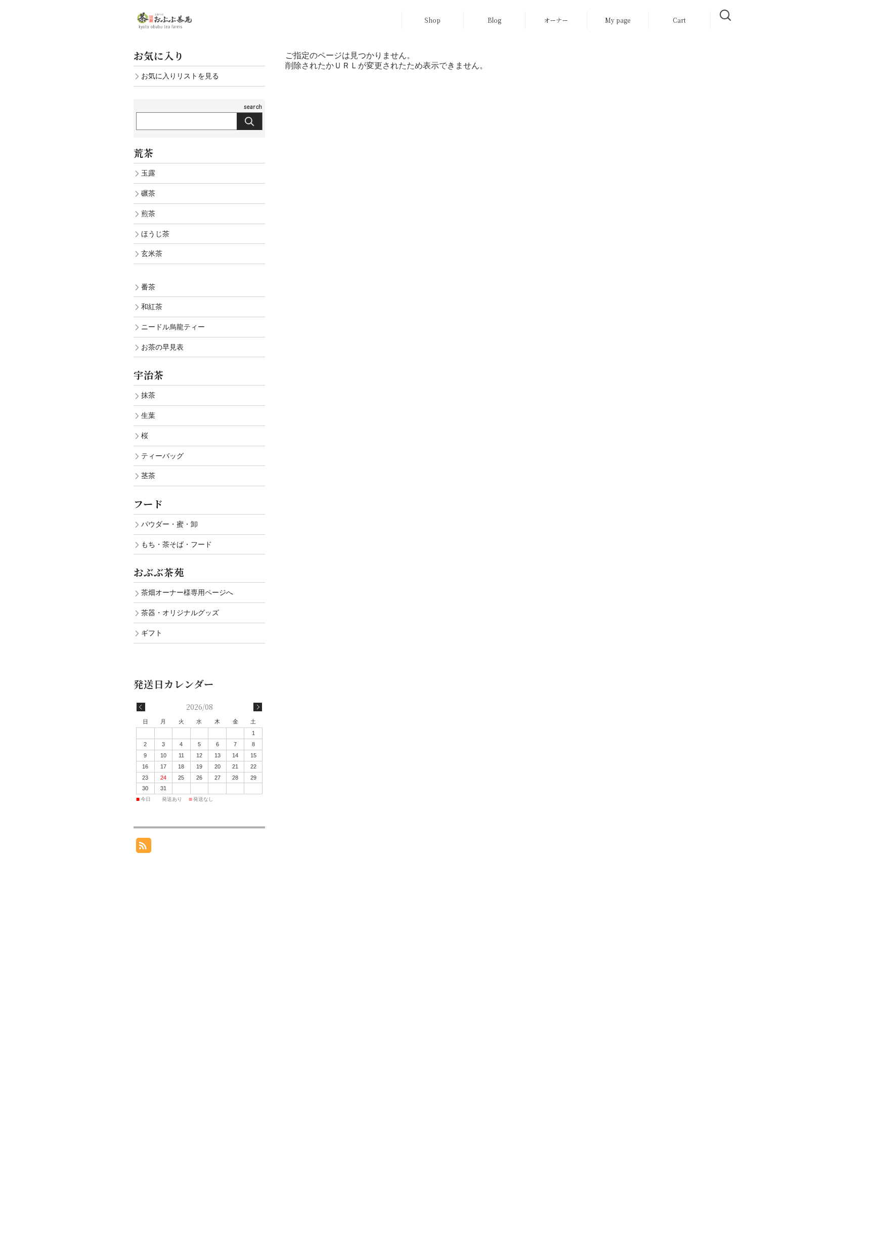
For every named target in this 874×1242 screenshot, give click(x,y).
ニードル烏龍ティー (173, 327)
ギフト (151, 633)
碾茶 (148, 193)
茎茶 (148, 476)
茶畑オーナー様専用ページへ (187, 592)
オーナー (556, 20)
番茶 (148, 287)
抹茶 (148, 395)
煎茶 (148, 213)
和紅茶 (151, 307)
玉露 (148, 173)
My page (617, 20)
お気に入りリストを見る (180, 76)
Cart (679, 20)
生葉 (148, 415)
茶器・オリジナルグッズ (180, 613)
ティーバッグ (162, 456)
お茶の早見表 (162, 347)
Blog (494, 20)
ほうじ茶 (155, 234)
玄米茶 (151, 253)
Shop (432, 20)
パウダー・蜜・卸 (169, 524)
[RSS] (143, 847)
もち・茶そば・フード (176, 544)
